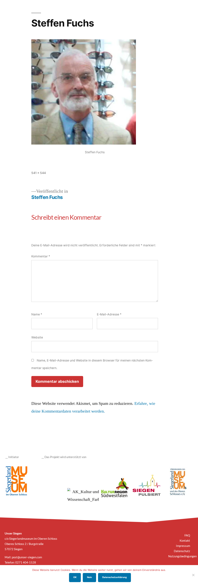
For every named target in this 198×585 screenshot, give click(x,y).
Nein (89, 577)
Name (36, 314)
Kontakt (185, 540)
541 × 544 (38, 173)
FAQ (187, 535)
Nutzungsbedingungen (182, 556)
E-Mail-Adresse (109, 314)
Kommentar (40, 256)
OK (75, 577)
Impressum (183, 545)
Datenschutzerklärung (114, 577)
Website (37, 337)
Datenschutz (182, 551)
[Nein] (193, 575)
